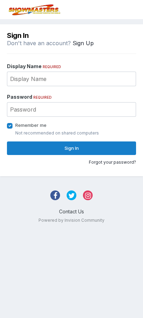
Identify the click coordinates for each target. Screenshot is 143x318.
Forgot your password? (112, 162)
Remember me (31, 125)
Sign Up (83, 43)
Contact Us (71, 211)
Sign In (72, 148)
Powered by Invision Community (71, 220)
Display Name (34, 66)
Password (29, 97)
